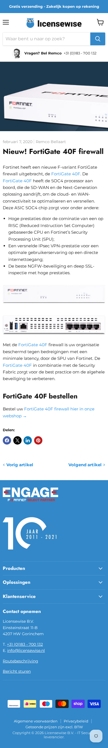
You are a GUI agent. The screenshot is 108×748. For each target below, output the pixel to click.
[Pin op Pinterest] (38, 440)
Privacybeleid (76, 721)
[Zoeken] (97, 39)
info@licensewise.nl (26, 650)
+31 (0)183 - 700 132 (25, 644)
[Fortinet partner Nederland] (30, 504)
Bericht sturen (17, 671)
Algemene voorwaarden (36, 721)
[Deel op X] (17, 440)
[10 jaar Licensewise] (30, 552)
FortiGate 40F (65, 173)
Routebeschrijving (20, 661)
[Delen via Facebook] (7, 440)
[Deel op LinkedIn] (28, 440)
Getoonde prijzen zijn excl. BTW (54, 727)
